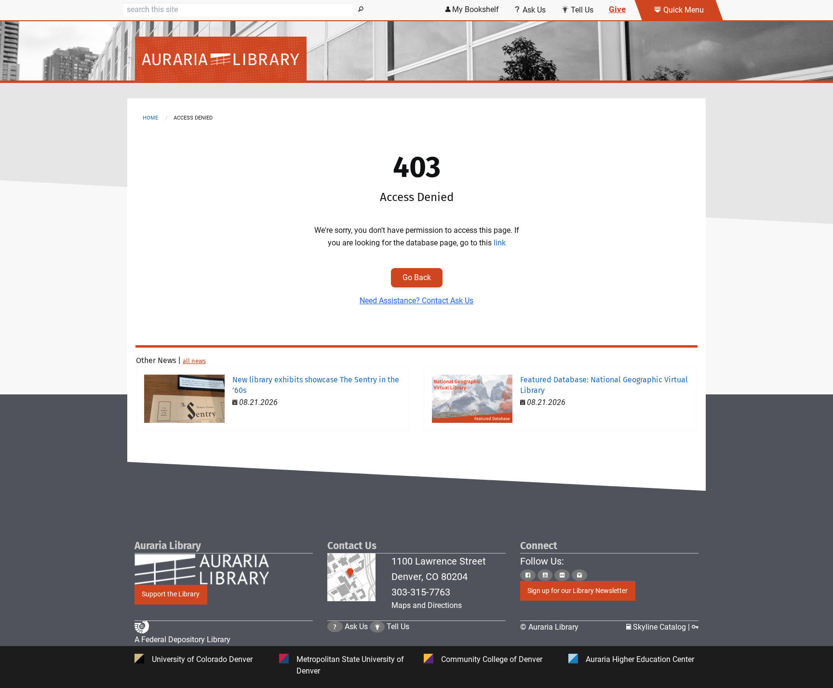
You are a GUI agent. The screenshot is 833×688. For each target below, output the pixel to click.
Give (617, 9)
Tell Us (581, 9)
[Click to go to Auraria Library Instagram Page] (579, 575)
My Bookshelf (474, 9)
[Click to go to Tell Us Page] (377, 626)
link (500, 242)
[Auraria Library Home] (416, 59)
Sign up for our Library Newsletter (577, 591)
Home (150, 118)
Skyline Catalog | (661, 627)
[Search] (361, 9)
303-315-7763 (420, 592)
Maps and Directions (426, 605)
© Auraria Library (549, 627)
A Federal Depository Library (182, 639)
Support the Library (171, 594)
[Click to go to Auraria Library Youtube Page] (545, 575)
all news (194, 360)
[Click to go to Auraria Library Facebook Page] (528, 575)
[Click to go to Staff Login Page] (695, 627)
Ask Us (533, 9)
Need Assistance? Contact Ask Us (416, 300)
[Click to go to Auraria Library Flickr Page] (562, 575)
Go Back (417, 277)
